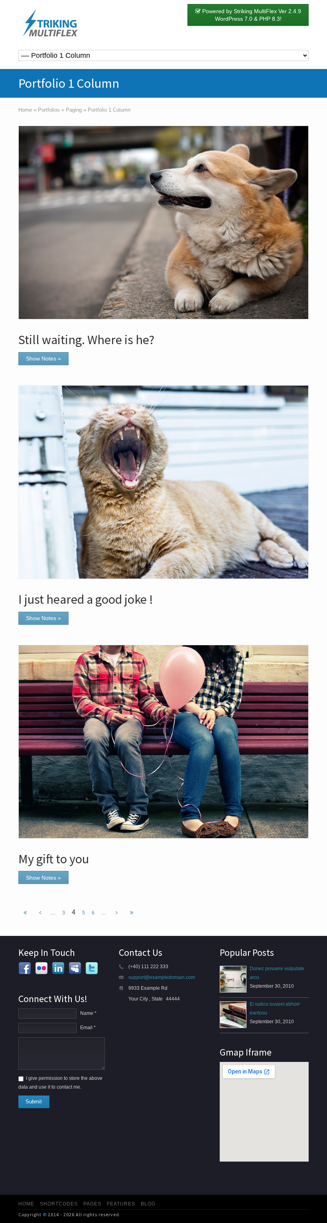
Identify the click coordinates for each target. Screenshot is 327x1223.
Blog (148, 1204)
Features (121, 1204)
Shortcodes (59, 1204)
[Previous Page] (40, 912)
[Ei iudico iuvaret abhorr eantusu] (233, 1014)
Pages (92, 1204)
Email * (88, 1027)
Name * (88, 1013)
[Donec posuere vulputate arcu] (233, 979)
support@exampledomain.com (161, 977)
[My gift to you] (163, 742)
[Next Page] (116, 912)
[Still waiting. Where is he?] (163, 222)
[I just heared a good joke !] (163, 482)
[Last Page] (131, 912)
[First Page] (25, 912)
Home (26, 1204)
